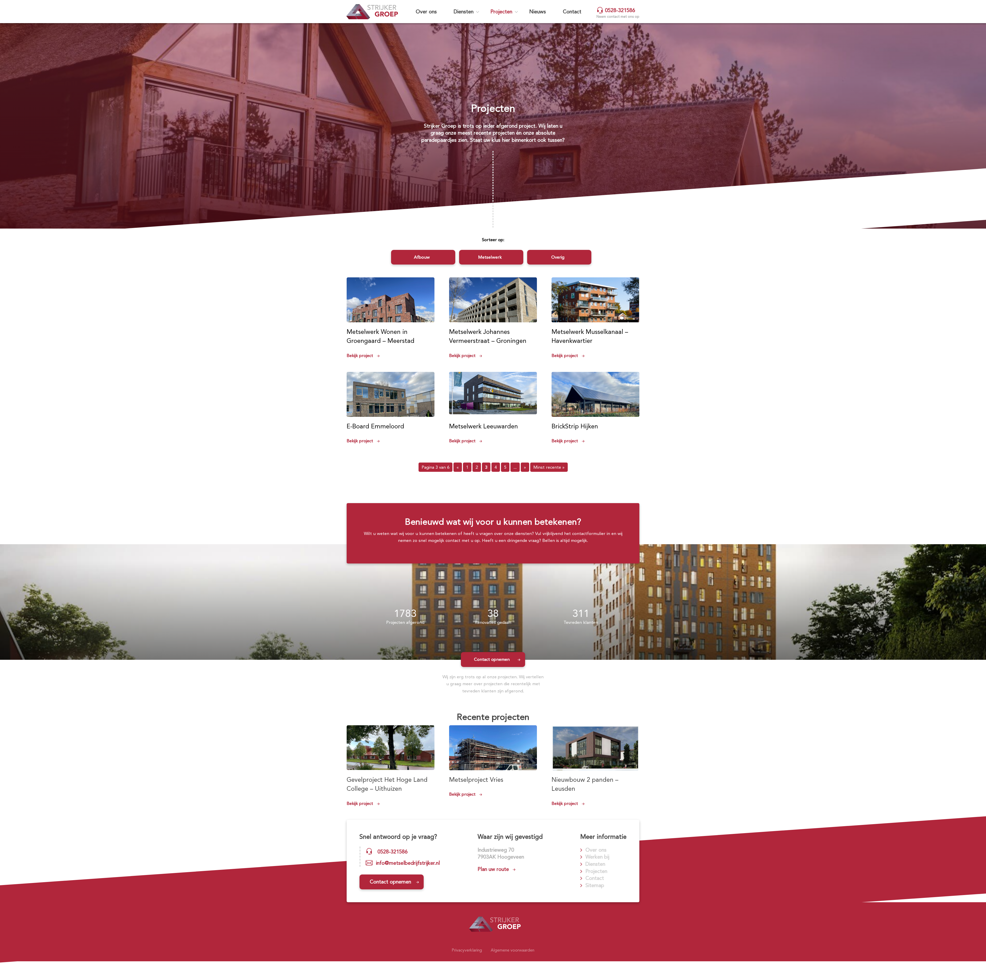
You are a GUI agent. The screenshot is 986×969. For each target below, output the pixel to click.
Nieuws (537, 11)
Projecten (501, 11)
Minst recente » (549, 467)
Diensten (463, 11)
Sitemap (594, 885)
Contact (572, 11)
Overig (557, 257)
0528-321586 (619, 10)
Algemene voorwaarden (512, 950)
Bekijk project (360, 355)
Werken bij (597, 857)
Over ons (426, 11)
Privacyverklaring (467, 950)
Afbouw (422, 257)
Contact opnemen (492, 659)
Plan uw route (493, 869)
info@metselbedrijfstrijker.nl (408, 863)
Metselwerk (490, 257)
